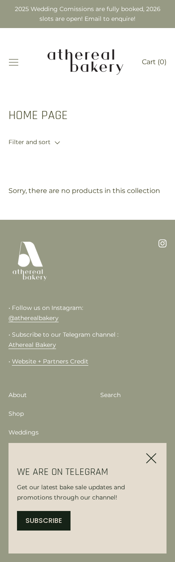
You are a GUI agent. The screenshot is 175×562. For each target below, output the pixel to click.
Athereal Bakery (32, 345)
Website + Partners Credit (50, 361)
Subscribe (43, 520)
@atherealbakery (33, 318)
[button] (87, 142)
